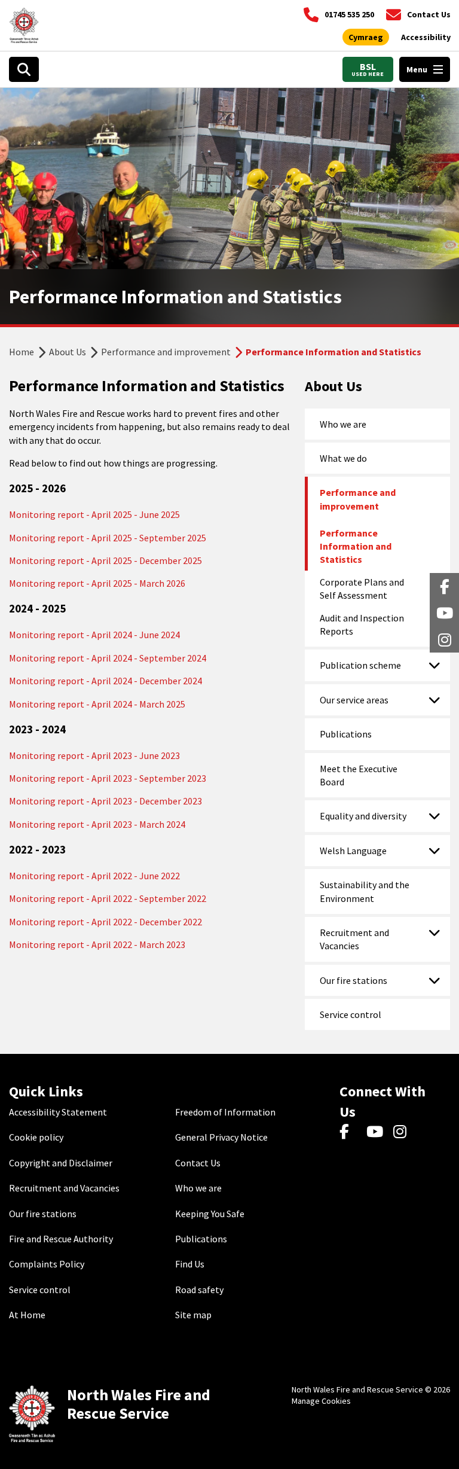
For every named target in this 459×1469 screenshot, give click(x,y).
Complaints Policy (46, 1264)
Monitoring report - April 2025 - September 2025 (107, 538)
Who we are (343, 424)
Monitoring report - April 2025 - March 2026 (97, 583)
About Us (67, 352)
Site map (193, 1315)
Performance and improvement (166, 352)
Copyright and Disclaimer (60, 1163)
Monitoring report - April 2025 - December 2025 (105, 560)
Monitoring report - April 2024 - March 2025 (97, 704)
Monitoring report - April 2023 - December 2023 (105, 801)
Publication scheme (360, 665)
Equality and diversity (363, 816)
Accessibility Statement (58, 1112)
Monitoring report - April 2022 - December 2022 (105, 922)
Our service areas (354, 700)
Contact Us (198, 1163)
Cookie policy (36, 1137)
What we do (343, 458)
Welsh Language (353, 851)
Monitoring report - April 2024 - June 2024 (94, 635)
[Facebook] (349, 1132)
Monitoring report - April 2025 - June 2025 (94, 514)
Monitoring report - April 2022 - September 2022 (107, 898)
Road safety (199, 1290)
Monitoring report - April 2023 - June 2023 (94, 755)
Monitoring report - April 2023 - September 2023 (107, 778)
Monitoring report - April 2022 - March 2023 (97, 944)
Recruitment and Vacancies (354, 939)
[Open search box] (24, 69)
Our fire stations (353, 980)
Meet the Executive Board (358, 775)
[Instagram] (403, 1132)
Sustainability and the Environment (364, 891)
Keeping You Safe (209, 1214)
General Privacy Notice (221, 1137)
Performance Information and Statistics (355, 546)
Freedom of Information (225, 1112)
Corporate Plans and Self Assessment (362, 588)
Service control (350, 1014)
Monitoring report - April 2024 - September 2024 (107, 658)
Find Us (189, 1264)
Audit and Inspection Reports (362, 624)
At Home (27, 1315)
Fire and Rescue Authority (61, 1239)
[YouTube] (376, 1132)
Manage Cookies (321, 1401)
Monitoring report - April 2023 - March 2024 (97, 824)
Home (21, 352)
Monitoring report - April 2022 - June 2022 (94, 876)
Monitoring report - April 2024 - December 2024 (105, 681)
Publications (346, 734)
